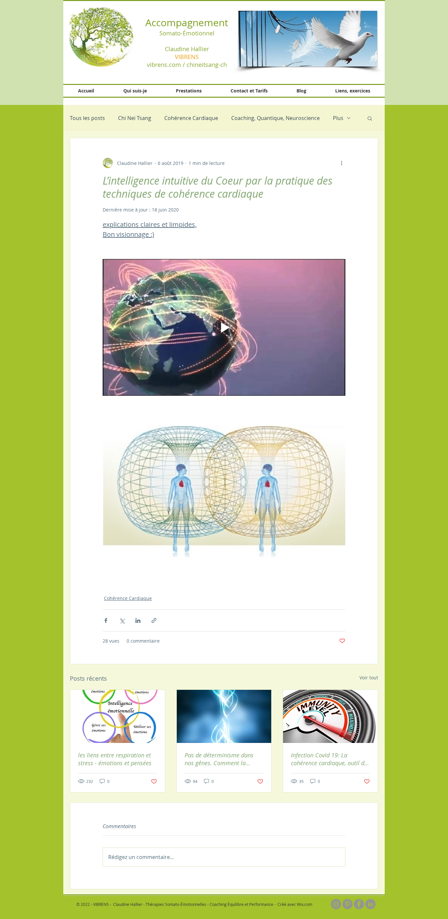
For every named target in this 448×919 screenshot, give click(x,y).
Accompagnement (186, 22)
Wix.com (304, 904)
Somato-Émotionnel (186, 33)
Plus (338, 118)
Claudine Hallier (187, 49)
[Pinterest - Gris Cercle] (347, 904)
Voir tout (368, 677)
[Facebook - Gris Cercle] (359, 904)
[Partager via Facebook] (106, 620)
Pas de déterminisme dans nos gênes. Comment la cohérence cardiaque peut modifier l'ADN (219, 759)
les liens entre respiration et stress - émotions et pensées (115, 759)
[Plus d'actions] (341, 163)
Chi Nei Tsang (134, 118)
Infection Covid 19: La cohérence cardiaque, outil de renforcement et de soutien (329, 759)
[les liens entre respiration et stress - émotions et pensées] (117, 716)
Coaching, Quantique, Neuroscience (275, 118)
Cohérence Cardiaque (191, 118)
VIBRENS (187, 57)
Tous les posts (87, 118)
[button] (307, 39)
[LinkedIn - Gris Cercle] (370, 904)
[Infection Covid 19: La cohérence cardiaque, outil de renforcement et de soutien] (330, 716)
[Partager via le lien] (154, 620)
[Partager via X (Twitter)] (122, 620)
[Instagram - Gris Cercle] (336, 904)
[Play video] (224, 327)
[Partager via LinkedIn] (138, 620)
